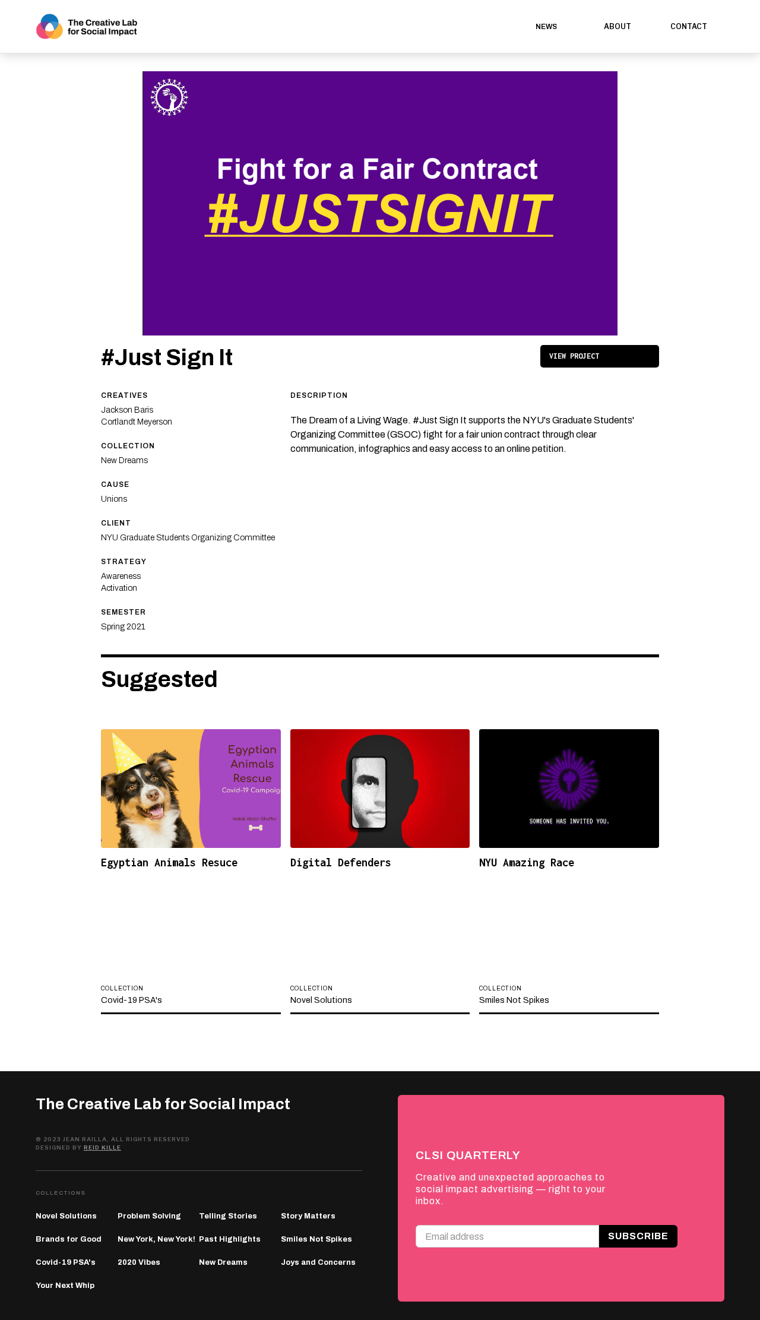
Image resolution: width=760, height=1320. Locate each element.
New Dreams (223, 1262)
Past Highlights (230, 1239)
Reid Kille (102, 1147)
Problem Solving (149, 1216)
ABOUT (617, 26)
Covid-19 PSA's (66, 1262)
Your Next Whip (65, 1285)
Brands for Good (69, 1239)
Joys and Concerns (318, 1262)
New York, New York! (156, 1239)
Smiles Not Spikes (316, 1239)
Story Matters (308, 1216)
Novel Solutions (66, 1216)
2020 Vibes (139, 1262)
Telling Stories (228, 1216)
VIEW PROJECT (574, 356)
